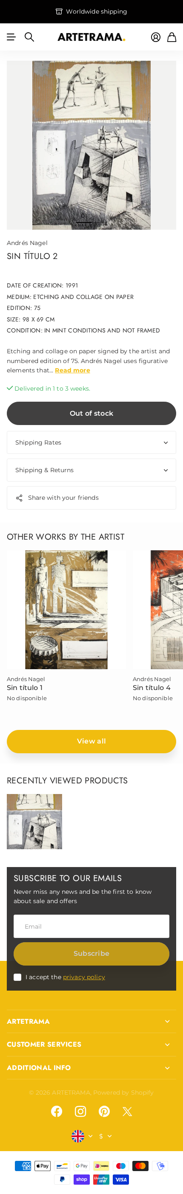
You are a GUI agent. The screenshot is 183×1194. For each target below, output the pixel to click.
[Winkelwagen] (171, 37)
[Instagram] (80, 1111)
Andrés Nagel (27, 243)
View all (91, 741)
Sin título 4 (152, 688)
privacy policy (84, 977)
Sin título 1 (25, 688)
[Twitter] (127, 1111)
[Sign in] (155, 37)
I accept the (65, 977)
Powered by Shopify (123, 1092)
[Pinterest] (104, 1111)
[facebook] (56, 1111)
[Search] (29, 37)
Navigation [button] (11, 37)
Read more (72, 370)
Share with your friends (63, 497)
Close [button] (91, 1021)
